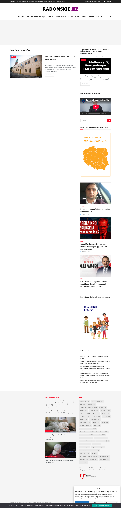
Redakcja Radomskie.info (52, 62)
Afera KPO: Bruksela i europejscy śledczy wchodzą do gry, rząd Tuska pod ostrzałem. (94, 246)
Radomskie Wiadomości (23, 1)
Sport (54, 1)
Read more (49, 75)
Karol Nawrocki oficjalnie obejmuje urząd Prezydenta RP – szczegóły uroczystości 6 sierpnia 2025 (93, 284)
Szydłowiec (84, 453)
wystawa (94, 459)
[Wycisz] (105, 113)
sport (83, 450)
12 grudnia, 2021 (49, 439)
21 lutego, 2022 (101, 56)
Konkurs (105, 413)
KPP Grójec (95, 416)
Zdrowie (59, 1)
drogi (83, 404)
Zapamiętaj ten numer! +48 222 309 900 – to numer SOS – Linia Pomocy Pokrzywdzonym (94, 52)
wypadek (84, 459)
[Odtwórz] (83, 113)
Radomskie (49, 431)
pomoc (96, 425)
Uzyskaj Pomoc (39, 1)
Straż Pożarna (93, 450)
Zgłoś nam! (13, 1)
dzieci (91, 404)
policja (105, 422)
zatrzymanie (105, 459)
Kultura (32, 1)
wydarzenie (105, 456)
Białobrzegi (84, 401)
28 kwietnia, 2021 (65, 62)
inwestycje (105, 410)
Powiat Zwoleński (51, 456)
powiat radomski (101, 438)
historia (83, 410)
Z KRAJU (82, 206)
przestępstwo (85, 444)
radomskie (85, 447)
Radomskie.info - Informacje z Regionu (64, 413)
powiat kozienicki (86, 434)
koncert (95, 413)
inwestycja (94, 410)
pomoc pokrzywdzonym (88, 428)
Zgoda (95, 505)
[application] (95, 106)
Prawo (84, 60)
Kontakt (63, 1)
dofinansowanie (98, 401)
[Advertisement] (60, 32)
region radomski (98, 447)
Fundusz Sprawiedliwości (88, 407)
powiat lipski (100, 434)
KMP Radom (85, 413)
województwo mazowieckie (89, 456)
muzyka (83, 419)
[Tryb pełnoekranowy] (109, 113)
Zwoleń (83, 462)
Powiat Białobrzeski (87, 431)
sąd (94, 453)
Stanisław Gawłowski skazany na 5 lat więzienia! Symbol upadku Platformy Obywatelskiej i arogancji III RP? (95, 375)
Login (109, 1)
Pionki (96, 422)
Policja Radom (85, 425)
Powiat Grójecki (102, 431)
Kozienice (84, 416)
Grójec (102, 407)
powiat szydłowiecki (87, 441)
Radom (13, 56)
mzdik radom (95, 419)
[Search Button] (109, 120)
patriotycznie (85, 422)
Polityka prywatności (105, 505)
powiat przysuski (86, 438)
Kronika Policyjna (48, 1)
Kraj (81, 241)
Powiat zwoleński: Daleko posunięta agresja (59, 460)
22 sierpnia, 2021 (49, 462)
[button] (117, 488)
